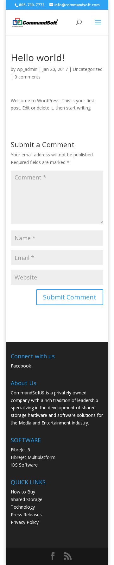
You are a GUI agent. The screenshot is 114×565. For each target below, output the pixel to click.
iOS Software (24, 465)
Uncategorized (88, 69)
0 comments (28, 77)
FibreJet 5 (20, 450)
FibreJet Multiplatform (33, 457)
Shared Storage (26, 499)
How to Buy (23, 492)
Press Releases (26, 515)
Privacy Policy (25, 522)
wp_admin (27, 69)
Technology (23, 507)
